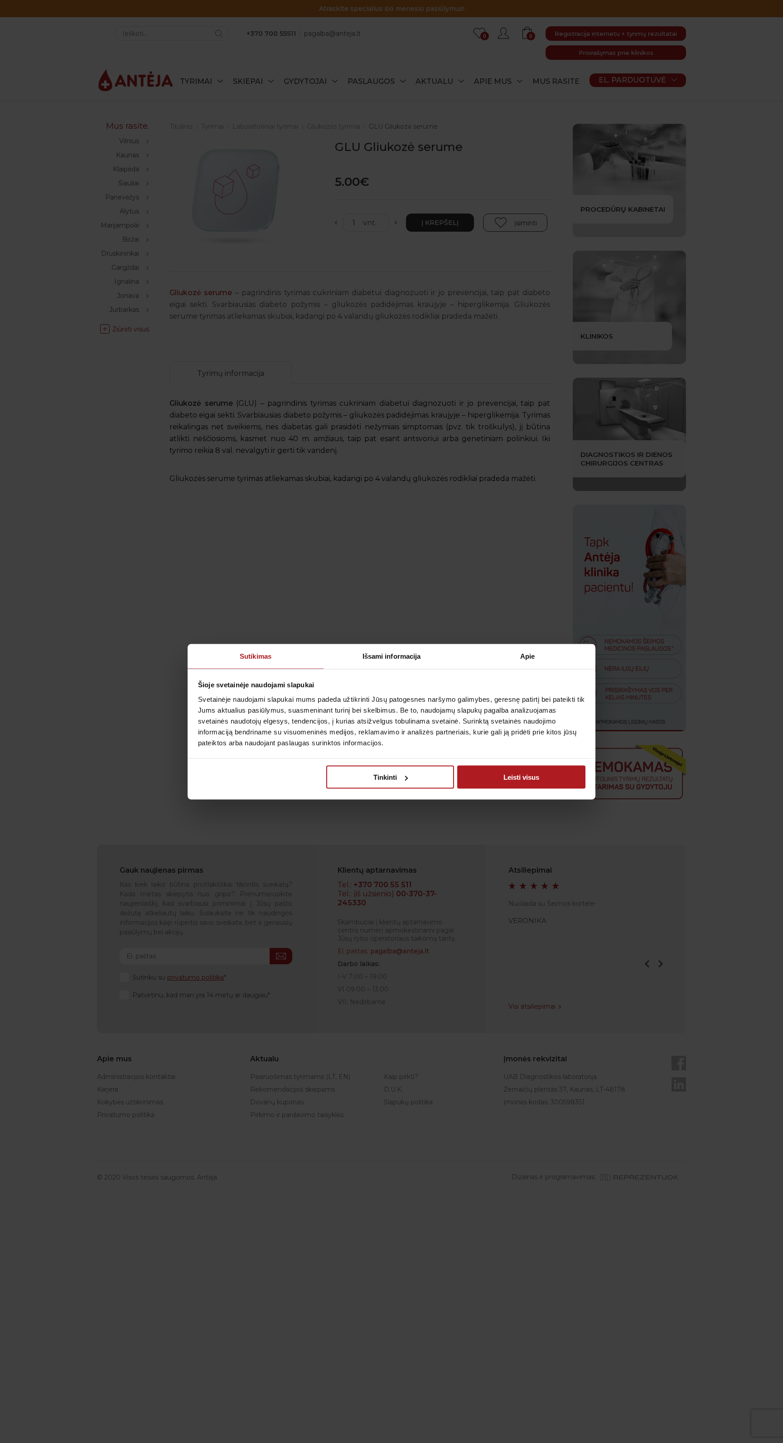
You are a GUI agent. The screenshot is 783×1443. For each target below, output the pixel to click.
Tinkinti (385, 777)
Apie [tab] (527, 656)
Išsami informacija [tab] (391, 656)
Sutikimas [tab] (255, 656)
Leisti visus (521, 777)
